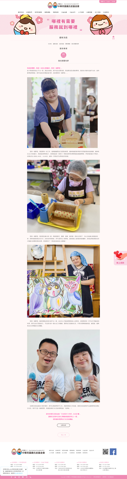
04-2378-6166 (84, 464)
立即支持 (63, 425)
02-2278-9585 (40, 464)
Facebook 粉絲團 (113, 451)
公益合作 (72, 12)
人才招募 (81, 12)
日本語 (113, 1)
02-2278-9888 (18, 464)
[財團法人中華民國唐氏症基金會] (63, 5)
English (108, 1)
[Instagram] (19, 477)
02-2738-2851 (62, 464)
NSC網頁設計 (111, 477)
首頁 (113, 38)
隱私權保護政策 (19, 473)
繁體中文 (103, 1)
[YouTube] (15, 477)
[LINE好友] (23, 477)
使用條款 (85, 453)
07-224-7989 (106, 464)
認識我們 (29, 12)
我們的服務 (38, 12)
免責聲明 (78, 453)
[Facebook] (11, 477)
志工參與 (98, 12)
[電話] (30, 477)
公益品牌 (85, 450)
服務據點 (47, 12)
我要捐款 (56, 12)
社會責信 (106, 12)
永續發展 (89, 12)
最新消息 (21, 12)
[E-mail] (26, 477)
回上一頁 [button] (63, 435)
